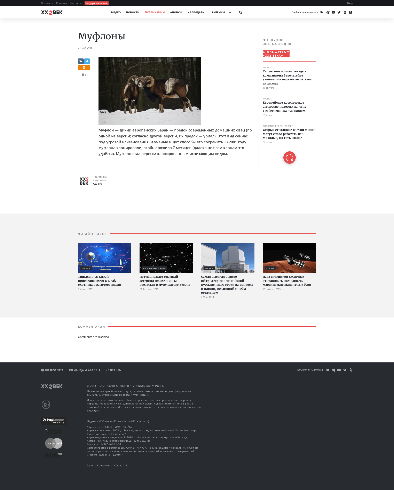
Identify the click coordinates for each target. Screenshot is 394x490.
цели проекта (53, 370)
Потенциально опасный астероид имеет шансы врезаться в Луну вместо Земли (165, 281)
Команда (62, 3)
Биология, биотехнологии (278, 126)
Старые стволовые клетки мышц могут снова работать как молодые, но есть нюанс (289, 134)
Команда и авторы (85, 370)
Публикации (155, 12)
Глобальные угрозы (154, 268)
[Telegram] (327, 12)
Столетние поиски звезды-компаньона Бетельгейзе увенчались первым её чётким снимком (287, 77)
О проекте (47, 3)
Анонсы (176, 12)
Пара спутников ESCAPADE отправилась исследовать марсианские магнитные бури (287, 281)
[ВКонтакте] (321, 12)
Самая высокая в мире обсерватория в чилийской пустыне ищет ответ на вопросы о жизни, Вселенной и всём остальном (227, 285)
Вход (350, 3)
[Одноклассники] (344, 12)
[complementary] (287, 101)
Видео (116, 12)
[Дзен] (350, 12)
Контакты (76, 3)
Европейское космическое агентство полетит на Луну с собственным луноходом (284, 106)
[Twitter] (339, 12)
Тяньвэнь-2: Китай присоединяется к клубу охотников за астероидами (99, 281)
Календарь (196, 12)
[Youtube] (333, 12)
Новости (133, 12)
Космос (267, 67)
